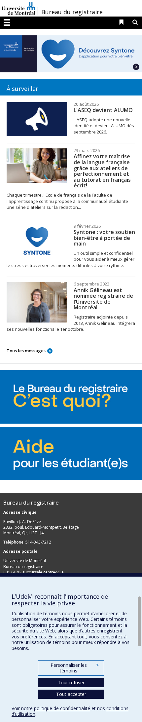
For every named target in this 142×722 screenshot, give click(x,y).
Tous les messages (26, 351)
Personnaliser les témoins (75, 668)
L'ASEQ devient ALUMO (103, 110)
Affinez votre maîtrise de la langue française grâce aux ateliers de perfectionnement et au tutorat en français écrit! (102, 171)
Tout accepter (71, 694)
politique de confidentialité (62, 708)
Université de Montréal (18, 8)
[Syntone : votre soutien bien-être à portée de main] (37, 241)
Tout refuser (71, 682)
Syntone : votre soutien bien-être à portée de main (104, 237)
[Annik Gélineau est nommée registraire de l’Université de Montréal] (37, 302)
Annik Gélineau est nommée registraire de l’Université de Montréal (103, 298)
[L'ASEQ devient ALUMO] (37, 119)
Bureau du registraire (72, 12)
